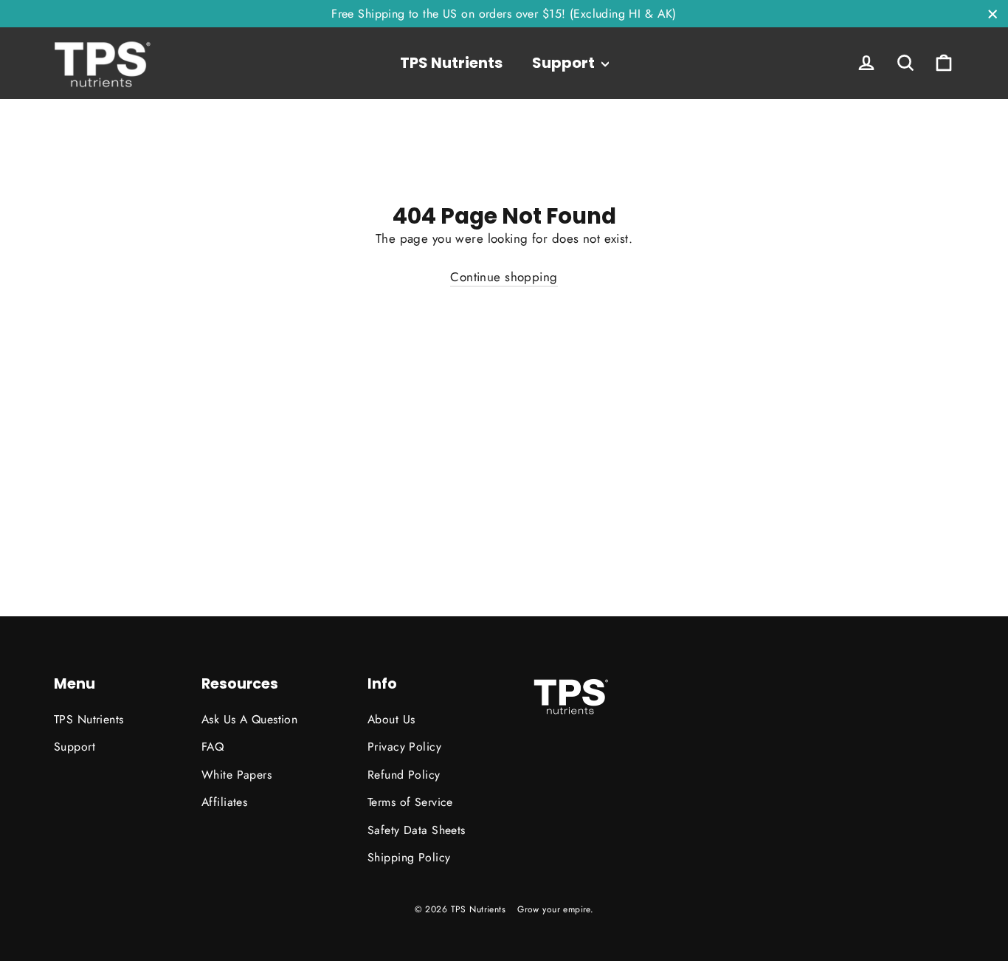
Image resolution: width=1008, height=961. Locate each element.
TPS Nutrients (451, 62)
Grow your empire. (555, 909)
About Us (391, 719)
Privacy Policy (404, 746)
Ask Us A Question (249, 719)
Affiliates (224, 801)
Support (565, 62)
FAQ (212, 746)
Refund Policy (404, 774)
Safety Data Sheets (416, 830)
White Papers (236, 774)
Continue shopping (503, 277)
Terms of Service (410, 801)
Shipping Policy (408, 857)
